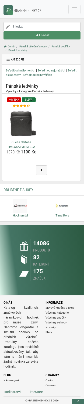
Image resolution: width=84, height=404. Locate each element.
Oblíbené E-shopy (18, 190)
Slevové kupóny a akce (60, 307)
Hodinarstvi (12, 392)
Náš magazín (12, 380)
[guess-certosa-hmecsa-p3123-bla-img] (21, 123)
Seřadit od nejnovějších (37, 75)
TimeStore (35, 392)
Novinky (51, 327)
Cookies (51, 385)
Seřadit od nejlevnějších (20, 70)
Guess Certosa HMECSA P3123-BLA (21, 144)
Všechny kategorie (57, 312)
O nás (49, 380)
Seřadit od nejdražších (52, 70)
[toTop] (78, 401)
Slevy (49, 332)
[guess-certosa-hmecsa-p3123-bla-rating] (21, 106)
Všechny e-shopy (56, 322)
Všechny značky (56, 317)
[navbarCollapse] (74, 9)
